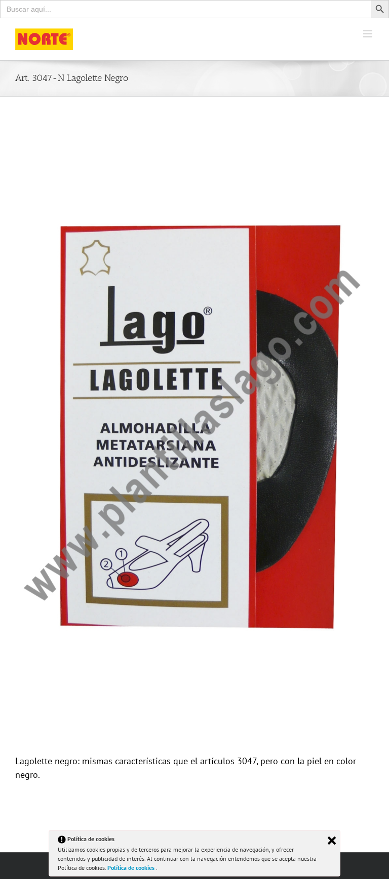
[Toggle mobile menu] (368, 33)
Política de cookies (131, 867)
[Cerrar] (332, 841)
